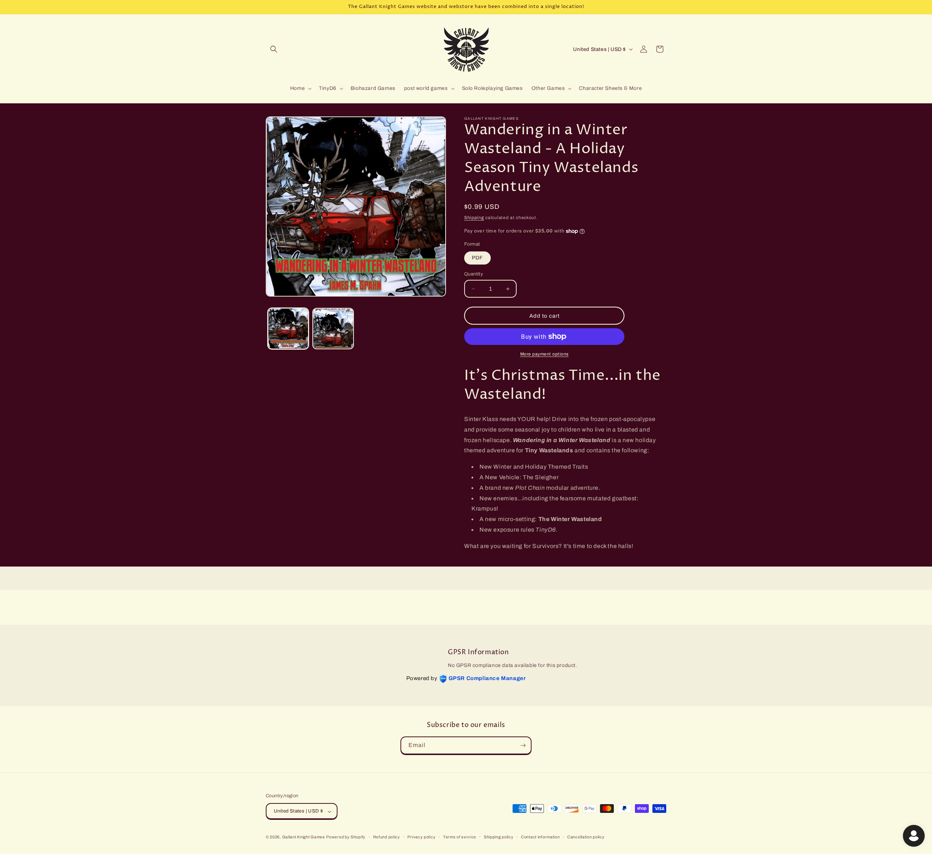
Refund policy (386, 837)
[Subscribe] (523, 745)
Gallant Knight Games (303, 837)
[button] (274, 49)
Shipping (474, 217)
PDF (477, 258)
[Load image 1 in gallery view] (288, 328)
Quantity (473, 274)
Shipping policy (499, 837)
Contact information (540, 837)
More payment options (544, 354)
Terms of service (459, 837)
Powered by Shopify (346, 837)
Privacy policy (421, 837)
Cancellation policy (585, 837)
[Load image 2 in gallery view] (333, 328)
